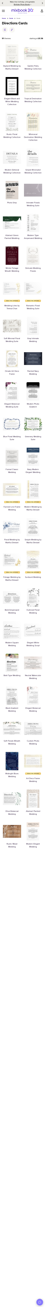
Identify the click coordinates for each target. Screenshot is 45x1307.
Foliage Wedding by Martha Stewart (12, 578)
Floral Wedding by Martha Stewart (12, 541)
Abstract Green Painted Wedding (12, 237)
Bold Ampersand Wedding (12, 611)
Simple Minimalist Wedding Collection (33, 171)
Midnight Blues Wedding (11, 775)
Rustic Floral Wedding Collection (12, 136)
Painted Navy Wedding (33, 372)
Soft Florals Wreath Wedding (12, 742)
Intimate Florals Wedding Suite (33, 204)
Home (4, 18)
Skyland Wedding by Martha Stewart (12, 67)
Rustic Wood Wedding (12, 845)
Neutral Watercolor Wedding (33, 677)
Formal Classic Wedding (12, 471)
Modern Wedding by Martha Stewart (33, 508)
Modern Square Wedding (12, 644)
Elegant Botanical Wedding (33, 709)
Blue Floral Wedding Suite (12, 438)
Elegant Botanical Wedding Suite (12, 405)
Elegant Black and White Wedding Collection (12, 101)
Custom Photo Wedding (33, 742)
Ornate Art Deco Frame (12, 372)
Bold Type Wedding (12, 675)
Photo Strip (12, 202)
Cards (11, 18)
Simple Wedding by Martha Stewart (33, 541)
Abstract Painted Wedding (33, 812)
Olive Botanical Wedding (12, 812)
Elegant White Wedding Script (33, 644)
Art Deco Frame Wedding (33, 780)
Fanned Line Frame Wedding (12, 508)
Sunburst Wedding (33, 577)
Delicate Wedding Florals (33, 269)
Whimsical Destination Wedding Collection (33, 137)
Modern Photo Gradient (33, 405)
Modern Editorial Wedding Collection (12, 171)
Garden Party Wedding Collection (33, 67)
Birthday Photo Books (22, 4)
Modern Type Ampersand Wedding (33, 237)
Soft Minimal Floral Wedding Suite (12, 340)
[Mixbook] (22, 11)
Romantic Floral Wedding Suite (33, 307)
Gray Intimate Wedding (33, 340)
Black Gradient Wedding (12, 709)
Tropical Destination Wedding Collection (33, 100)
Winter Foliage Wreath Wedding (12, 269)
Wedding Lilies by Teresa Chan (12, 307)
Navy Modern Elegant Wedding (33, 471)
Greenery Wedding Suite (33, 438)
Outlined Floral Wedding (33, 611)
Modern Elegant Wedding (33, 845)
